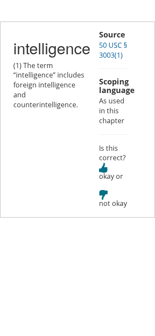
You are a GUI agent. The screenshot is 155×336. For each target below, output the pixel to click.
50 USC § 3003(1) (113, 50)
